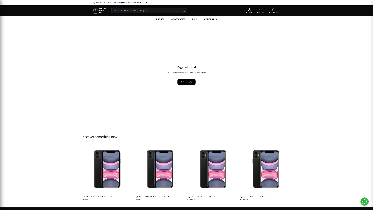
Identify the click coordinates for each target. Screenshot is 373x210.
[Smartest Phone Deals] (100, 11)
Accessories (178, 19)
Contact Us (211, 19)
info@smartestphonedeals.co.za (132, 3)
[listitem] (249, 10)
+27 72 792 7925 (103, 3)
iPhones (159, 19)
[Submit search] (183, 10)
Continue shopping (186, 82)
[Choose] (128, 190)
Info (194, 19)
